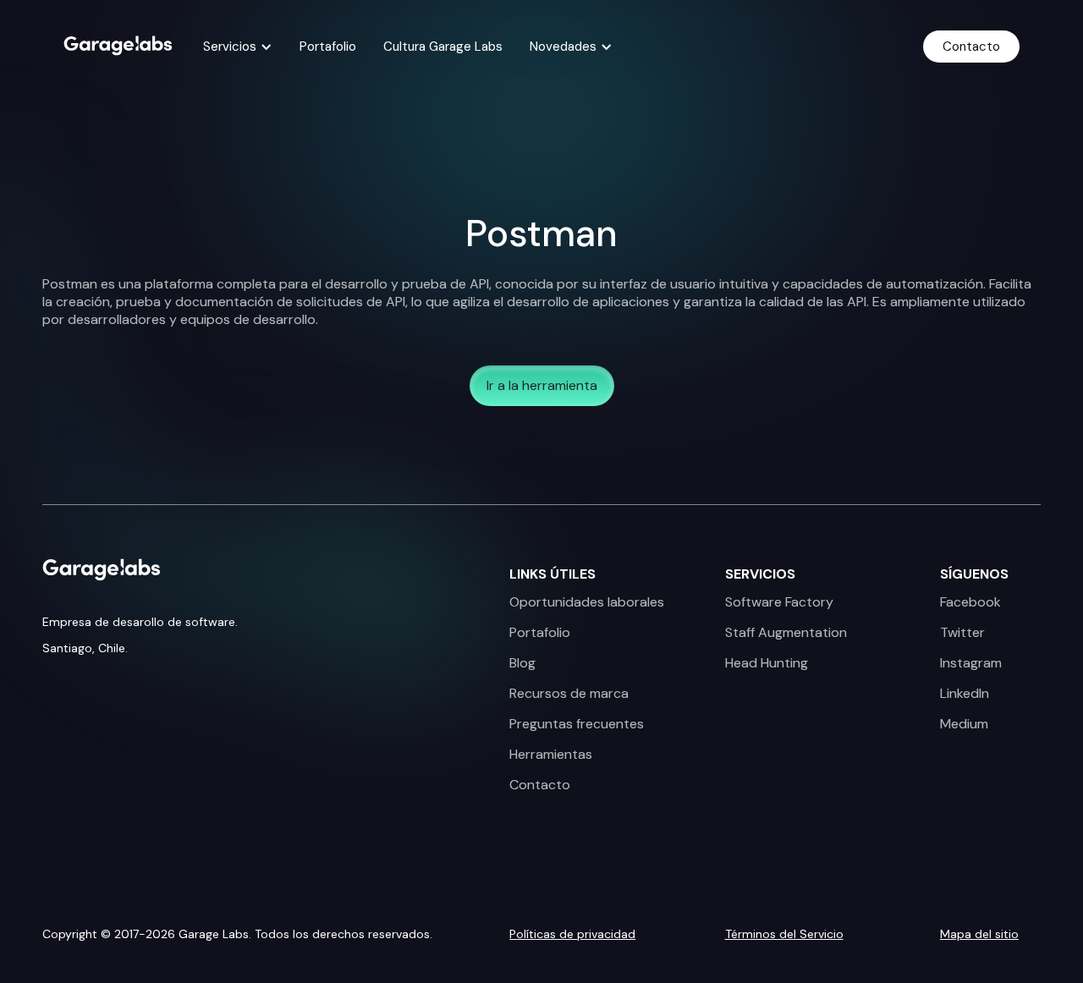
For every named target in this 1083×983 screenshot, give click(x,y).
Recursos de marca (569, 693)
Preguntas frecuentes (576, 724)
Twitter (962, 632)
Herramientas (550, 754)
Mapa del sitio (979, 934)
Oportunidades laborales (586, 602)
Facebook (970, 602)
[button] (238, 46)
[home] (118, 44)
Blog (522, 663)
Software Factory (779, 602)
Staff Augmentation (786, 632)
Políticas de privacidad (572, 934)
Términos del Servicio (784, 934)
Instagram (971, 663)
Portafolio (328, 46)
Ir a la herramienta (542, 385)
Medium (964, 724)
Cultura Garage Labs (443, 46)
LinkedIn (964, 693)
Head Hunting (766, 663)
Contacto (971, 46)
